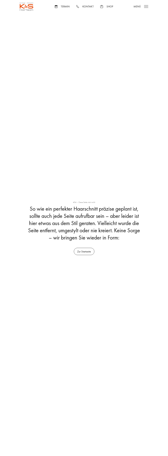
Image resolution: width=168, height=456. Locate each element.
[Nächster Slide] (71, 82)
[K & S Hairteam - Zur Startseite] (26, 6)
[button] (62, 7)
